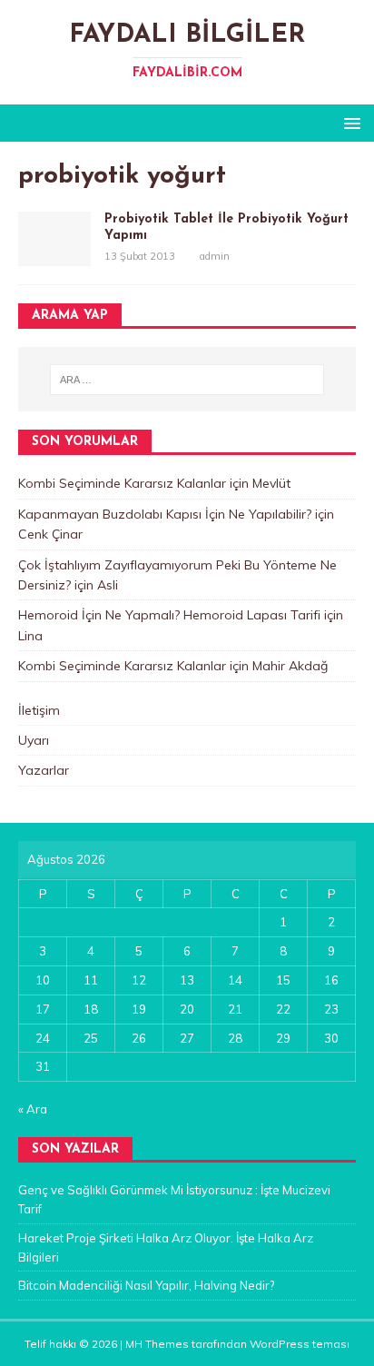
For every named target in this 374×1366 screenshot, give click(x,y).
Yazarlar (43, 770)
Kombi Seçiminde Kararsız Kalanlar (122, 483)
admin (215, 256)
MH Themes (157, 1344)
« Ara (32, 1109)
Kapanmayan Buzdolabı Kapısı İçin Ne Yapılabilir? (164, 514)
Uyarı (33, 740)
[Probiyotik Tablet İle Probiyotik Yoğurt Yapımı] (54, 256)
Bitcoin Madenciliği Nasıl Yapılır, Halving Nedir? (146, 1285)
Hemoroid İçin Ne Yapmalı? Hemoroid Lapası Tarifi (169, 615)
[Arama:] (187, 379)
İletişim (39, 710)
